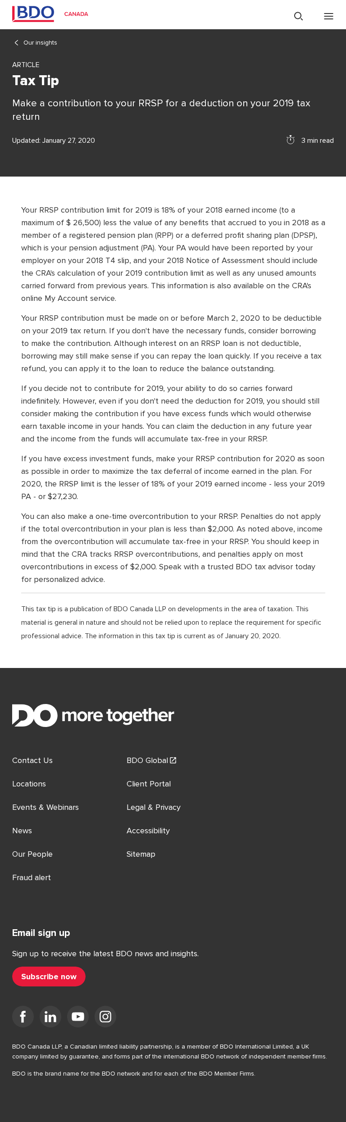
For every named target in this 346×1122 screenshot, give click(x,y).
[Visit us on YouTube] (78, 1018)
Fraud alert (31, 877)
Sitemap (141, 854)
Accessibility (148, 831)
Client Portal (149, 784)
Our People (32, 854)
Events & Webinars (45, 807)
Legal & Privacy (154, 807)
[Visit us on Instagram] (105, 1018)
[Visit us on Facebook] (23, 1018)
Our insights (40, 42)
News (22, 831)
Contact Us (32, 760)
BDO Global (147, 760)
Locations (29, 784)
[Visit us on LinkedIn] (50, 1018)
